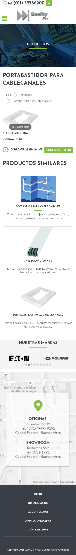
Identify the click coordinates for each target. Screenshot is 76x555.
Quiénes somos (38, 503)
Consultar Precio (58, 149)
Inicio (8, 94)
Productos (25, 94)
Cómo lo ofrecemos (38, 521)
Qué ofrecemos (38, 512)
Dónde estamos (38, 530)
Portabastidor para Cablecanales (32, 100)
